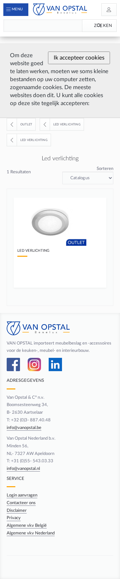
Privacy (14, 518)
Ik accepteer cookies (79, 58)
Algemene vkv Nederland (31, 533)
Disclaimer (17, 510)
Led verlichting (67, 124)
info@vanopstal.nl (23, 469)
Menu (17, 9)
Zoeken (103, 26)
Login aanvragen (22, 495)
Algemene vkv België (27, 525)
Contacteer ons (21, 503)
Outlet (26, 124)
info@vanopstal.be (24, 428)
